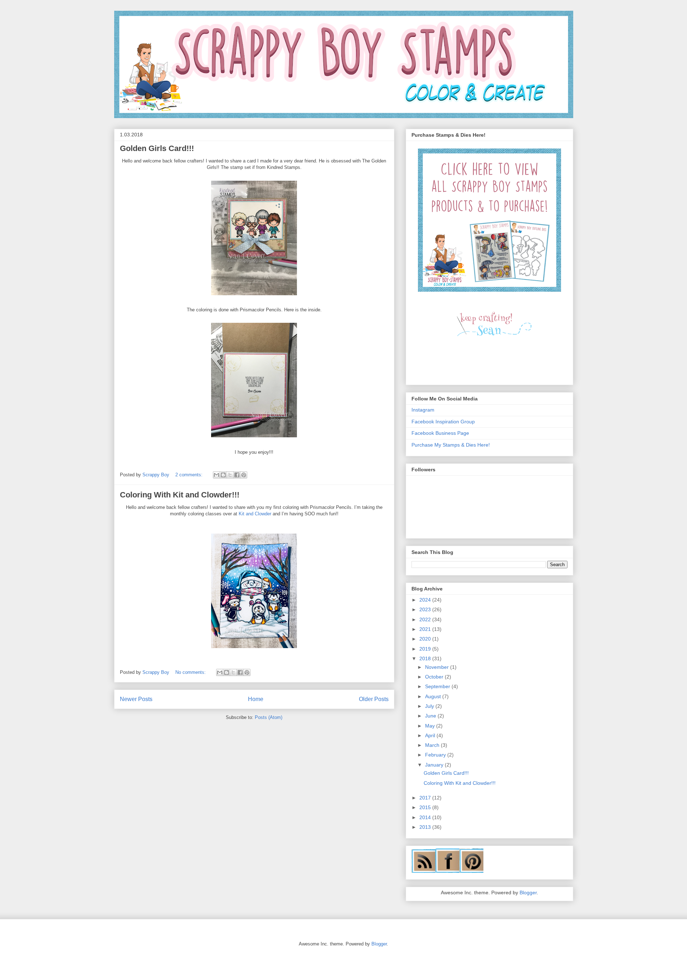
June (431, 716)
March (433, 745)
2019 (425, 649)
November (437, 667)
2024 (425, 600)
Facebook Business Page (440, 433)
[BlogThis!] (223, 474)
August (433, 696)
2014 (425, 817)
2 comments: (189, 474)
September (438, 686)
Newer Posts (136, 699)
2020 (425, 639)
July (430, 706)
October (435, 677)
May (430, 726)
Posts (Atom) (268, 717)
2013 (425, 827)
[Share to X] (230, 474)
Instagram (422, 410)
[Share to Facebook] (236, 474)
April (431, 735)
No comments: (191, 672)
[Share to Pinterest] (243, 474)
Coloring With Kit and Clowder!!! (179, 494)
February (436, 755)
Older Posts (374, 699)
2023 (425, 609)
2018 (425, 658)
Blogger (528, 892)
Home (255, 699)
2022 (425, 619)
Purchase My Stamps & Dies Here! (450, 445)
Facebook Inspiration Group (443, 421)
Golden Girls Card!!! (157, 148)
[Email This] (216, 474)
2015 (425, 807)
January (435, 765)
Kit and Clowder (255, 513)
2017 (425, 798)
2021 (425, 629)
